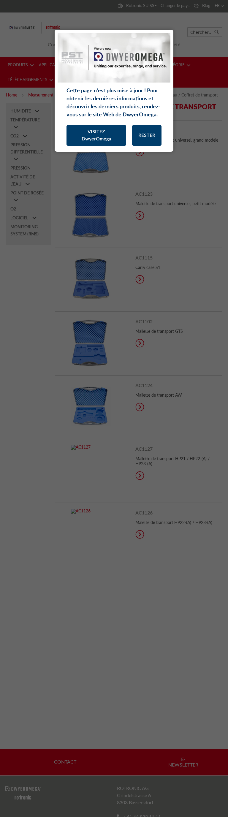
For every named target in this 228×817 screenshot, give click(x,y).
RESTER (146, 135)
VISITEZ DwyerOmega (96, 135)
